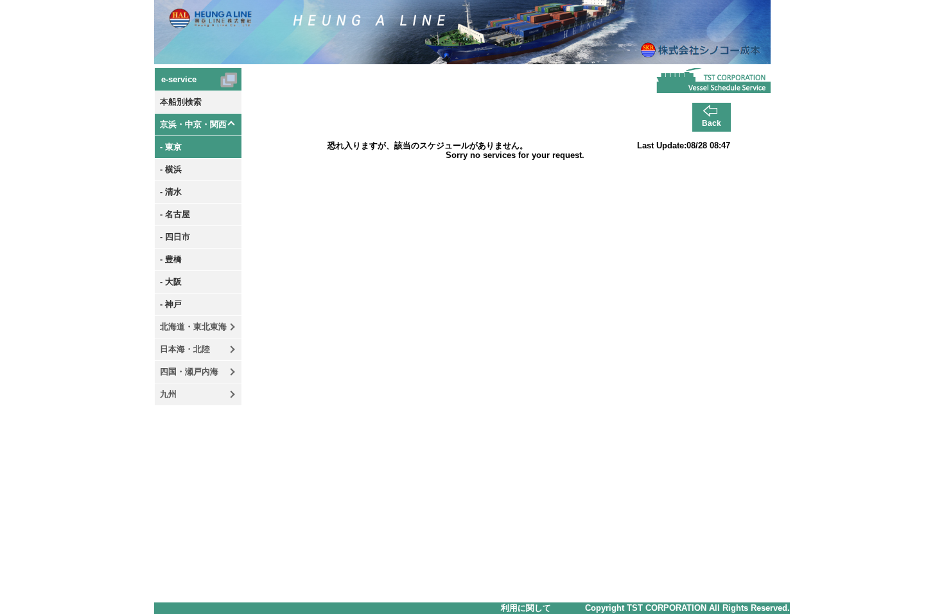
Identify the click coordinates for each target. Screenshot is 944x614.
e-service (179, 79)
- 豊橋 (171, 259)
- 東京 (171, 147)
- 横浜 (171, 169)
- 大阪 (171, 281)
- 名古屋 (175, 214)
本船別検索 (181, 102)
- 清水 (171, 192)
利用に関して (526, 608)
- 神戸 (171, 304)
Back (711, 123)
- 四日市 (175, 236)
